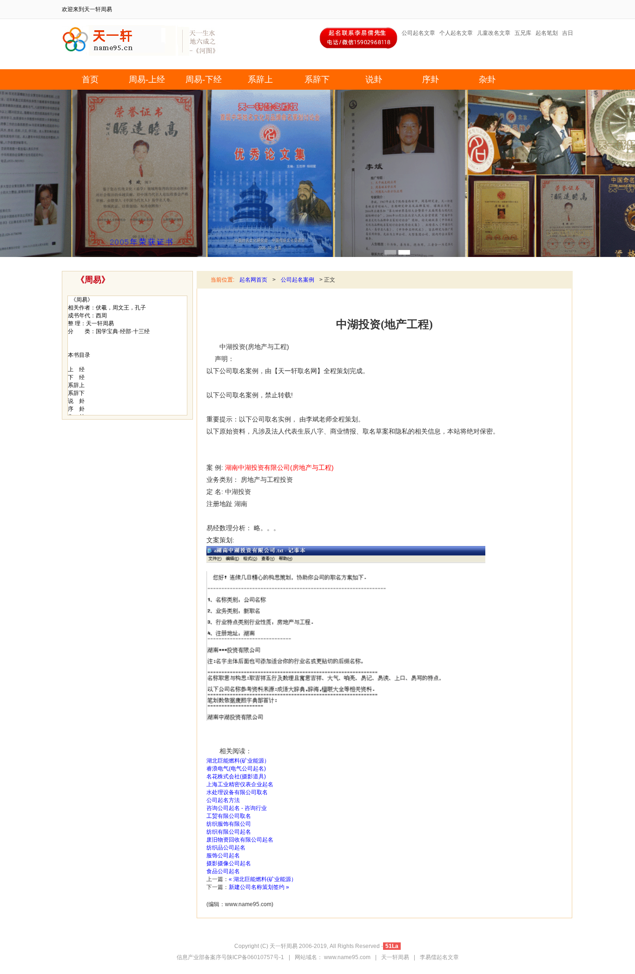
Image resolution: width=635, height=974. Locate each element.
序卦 (430, 79)
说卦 (373, 79)
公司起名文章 (418, 33)
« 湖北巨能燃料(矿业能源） (263, 879)
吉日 (567, 33)
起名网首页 (253, 279)
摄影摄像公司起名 (228, 863)
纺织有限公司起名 (228, 832)
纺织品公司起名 (225, 847)
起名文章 (448, 957)
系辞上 (260, 79)
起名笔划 (547, 33)
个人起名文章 (456, 33)
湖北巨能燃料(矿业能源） (238, 760)
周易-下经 (203, 79)
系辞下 (317, 79)
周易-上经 (147, 79)
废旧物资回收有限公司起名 (239, 839)
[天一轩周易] (119, 54)
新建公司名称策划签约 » (259, 887)
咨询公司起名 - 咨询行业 (236, 808)
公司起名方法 (223, 800)
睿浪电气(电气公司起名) (236, 768)
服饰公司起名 (223, 855)
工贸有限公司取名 (228, 816)
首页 (90, 79)
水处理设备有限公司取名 (237, 792)
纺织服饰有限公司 (228, 824)
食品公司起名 (223, 871)
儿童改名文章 (493, 33)
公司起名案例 (297, 279)
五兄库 (523, 33)
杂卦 (487, 79)
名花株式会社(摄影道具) (236, 776)
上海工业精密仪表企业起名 (239, 784)
